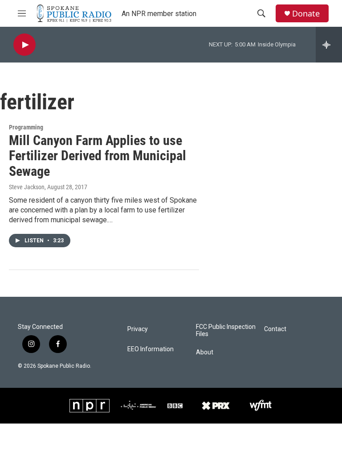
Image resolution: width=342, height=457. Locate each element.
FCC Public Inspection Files (226, 330)
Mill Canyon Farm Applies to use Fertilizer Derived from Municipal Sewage (97, 156)
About (204, 352)
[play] (24, 45)
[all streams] (329, 44)
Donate (306, 13)
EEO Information (150, 349)
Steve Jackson (27, 187)
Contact (275, 329)
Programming (26, 127)
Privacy (137, 329)
